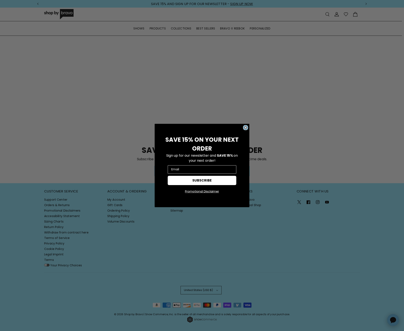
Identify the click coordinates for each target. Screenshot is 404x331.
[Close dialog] (245, 127)
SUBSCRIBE (202, 180)
